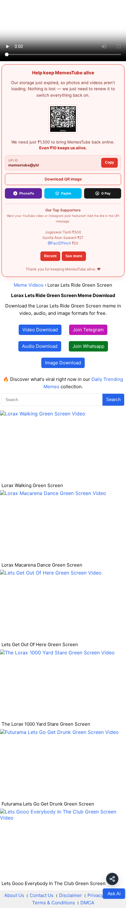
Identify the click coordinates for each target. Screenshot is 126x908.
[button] (112, 879)
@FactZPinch (59, 243)
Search (113, 399)
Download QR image (63, 179)
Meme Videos (28, 285)
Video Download (40, 330)
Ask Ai (113, 893)
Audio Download (39, 346)
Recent (50, 256)
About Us (14, 895)
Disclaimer (70, 895)
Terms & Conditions (53, 903)
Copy (109, 162)
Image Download (63, 363)
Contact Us (42, 895)
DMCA (87, 903)
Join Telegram (88, 330)
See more (73, 256)
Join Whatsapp (88, 346)
